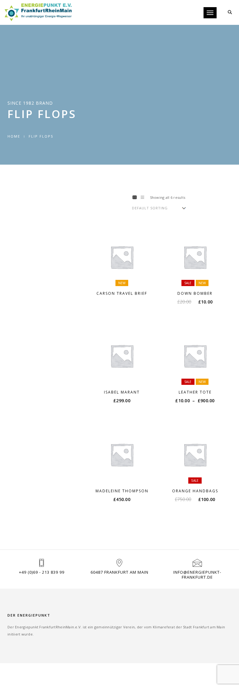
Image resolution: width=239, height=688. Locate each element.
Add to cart (198, 277)
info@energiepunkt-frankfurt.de (197, 574)
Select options (126, 277)
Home (13, 136)
